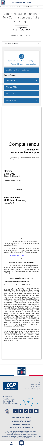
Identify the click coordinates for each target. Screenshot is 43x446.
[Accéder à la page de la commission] (21, 58)
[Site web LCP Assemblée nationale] (21, 386)
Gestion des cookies (31, 434)
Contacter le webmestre (13, 434)
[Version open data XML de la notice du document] (21, 93)
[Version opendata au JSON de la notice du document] (21, 100)
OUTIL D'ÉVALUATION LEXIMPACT (21, 427)
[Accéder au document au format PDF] (21, 80)
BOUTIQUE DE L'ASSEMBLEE (21, 417)
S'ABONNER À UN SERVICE (21, 424)
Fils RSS (23, 434)
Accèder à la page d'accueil (3, 2)
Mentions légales (10, 433)
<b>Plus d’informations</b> (21, 44)
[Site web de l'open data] (21, 400)
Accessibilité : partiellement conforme (26, 433)
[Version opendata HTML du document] (21, 87)
